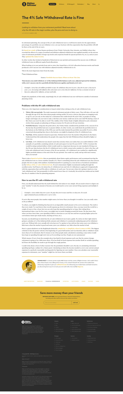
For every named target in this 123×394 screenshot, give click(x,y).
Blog (88, 4)
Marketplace (80, 4)
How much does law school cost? (94, 325)
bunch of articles (37, 158)
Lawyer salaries (75, 327)
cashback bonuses (62, 265)
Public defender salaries (76, 331)
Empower (80, 267)
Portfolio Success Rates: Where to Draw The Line (63, 77)
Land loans (58, 344)
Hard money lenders (92, 340)
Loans (83, 281)
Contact (57, 327)
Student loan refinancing (93, 323)
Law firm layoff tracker (76, 325)
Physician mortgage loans (60, 346)
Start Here (52, 4)
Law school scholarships (92, 327)
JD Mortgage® (71, 4)
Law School (75, 281)
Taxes (97, 281)
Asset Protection (29, 281)
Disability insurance (75, 340)
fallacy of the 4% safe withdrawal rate (39, 165)
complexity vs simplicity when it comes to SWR (74, 228)
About (94, 4)
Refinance (61, 4)
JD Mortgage (58, 338)
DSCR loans (90, 342)
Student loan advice (92, 331)
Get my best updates (60, 331)
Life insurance (74, 338)
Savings (90, 281)
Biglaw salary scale (75, 323)
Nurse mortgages (59, 350)
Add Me (75, 302)
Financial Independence (53, 281)
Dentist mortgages (59, 348)
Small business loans (92, 338)
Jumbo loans (58, 342)
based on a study (30, 50)
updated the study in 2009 (34, 57)
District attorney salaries (76, 329)
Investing (66, 281)
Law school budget (91, 329)
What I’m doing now (59, 329)
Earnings (40, 281)
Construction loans (59, 340)
